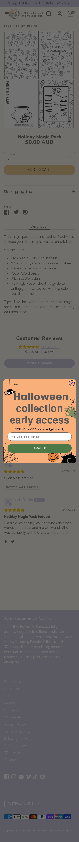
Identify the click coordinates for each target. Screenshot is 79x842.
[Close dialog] (72, 383)
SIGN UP (39, 448)
